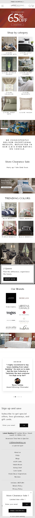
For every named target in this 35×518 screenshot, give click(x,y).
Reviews (17, 477)
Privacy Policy (17, 489)
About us (17, 452)
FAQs (18, 455)
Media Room (17, 464)
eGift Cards (17, 461)
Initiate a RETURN (17, 483)
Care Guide (17, 471)
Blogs (17, 458)
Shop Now (10, 279)
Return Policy (17, 486)
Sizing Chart (17, 468)
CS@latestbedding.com (17, 442)
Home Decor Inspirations (17, 474)
